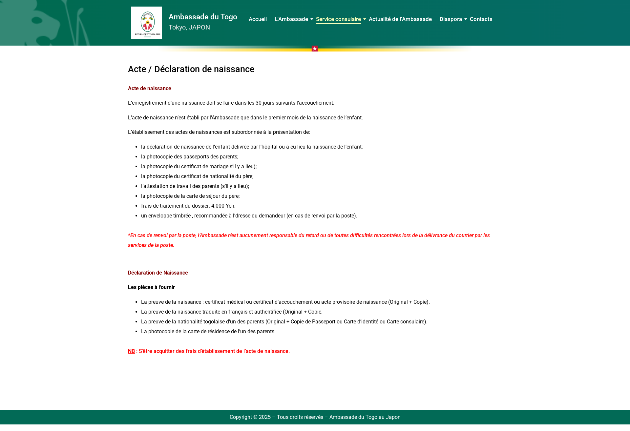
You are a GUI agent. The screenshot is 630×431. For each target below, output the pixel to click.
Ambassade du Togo (203, 16)
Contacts (481, 19)
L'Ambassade (291, 19)
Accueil (258, 19)
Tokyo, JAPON (189, 27)
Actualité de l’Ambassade (400, 19)
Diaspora (451, 19)
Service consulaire (338, 19)
